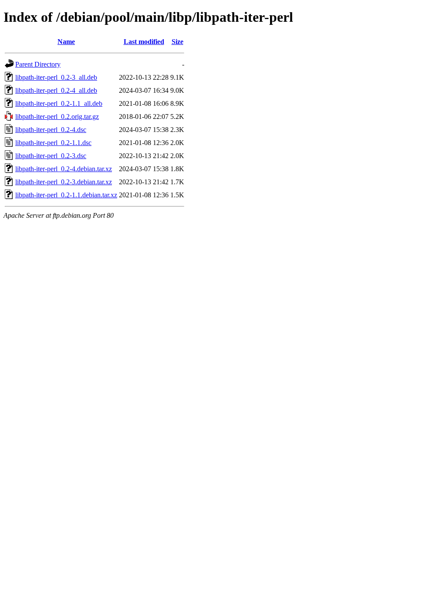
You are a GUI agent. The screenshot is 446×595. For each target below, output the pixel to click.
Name (66, 41)
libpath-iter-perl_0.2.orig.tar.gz (57, 116)
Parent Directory (38, 64)
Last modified (144, 41)
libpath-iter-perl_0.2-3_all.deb (56, 77)
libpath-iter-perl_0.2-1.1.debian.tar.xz (66, 195)
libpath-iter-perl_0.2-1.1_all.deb (58, 103)
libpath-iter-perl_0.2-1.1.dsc (53, 142)
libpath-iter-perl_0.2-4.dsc (50, 129)
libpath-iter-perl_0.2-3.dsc (50, 155)
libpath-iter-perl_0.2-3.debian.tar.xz (63, 182)
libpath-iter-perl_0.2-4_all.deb (56, 90)
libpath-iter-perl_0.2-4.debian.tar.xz (63, 168)
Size (177, 41)
